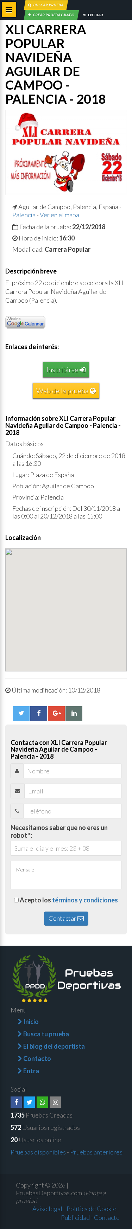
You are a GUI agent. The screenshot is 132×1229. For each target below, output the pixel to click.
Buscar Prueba (48, 5)
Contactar (63, 918)
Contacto (107, 1217)
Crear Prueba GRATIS (53, 15)
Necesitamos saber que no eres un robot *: (59, 831)
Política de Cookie (92, 1208)
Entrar (95, 15)
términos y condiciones (85, 900)
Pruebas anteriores (96, 1152)
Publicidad (75, 1217)
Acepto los (69, 900)
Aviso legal (47, 1208)
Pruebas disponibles (38, 1152)
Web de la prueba (63, 390)
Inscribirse (63, 369)
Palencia (24, 215)
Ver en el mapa (59, 215)
